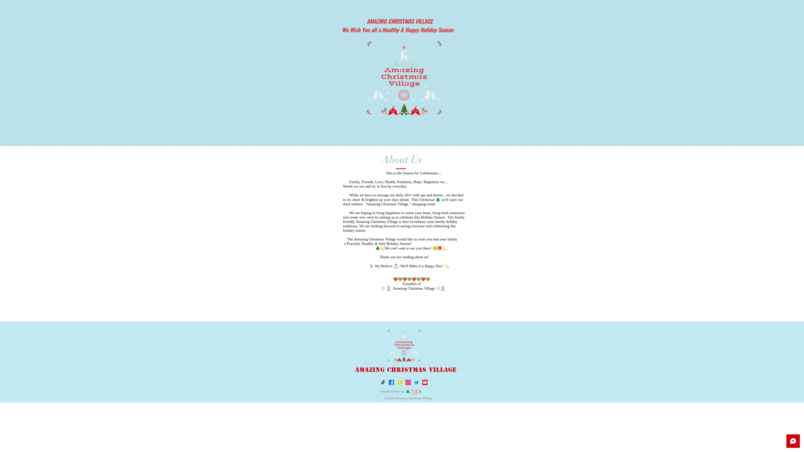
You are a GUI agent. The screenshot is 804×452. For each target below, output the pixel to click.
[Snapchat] (399, 382)
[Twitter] (416, 382)
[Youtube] (425, 382)
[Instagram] (408, 382)
